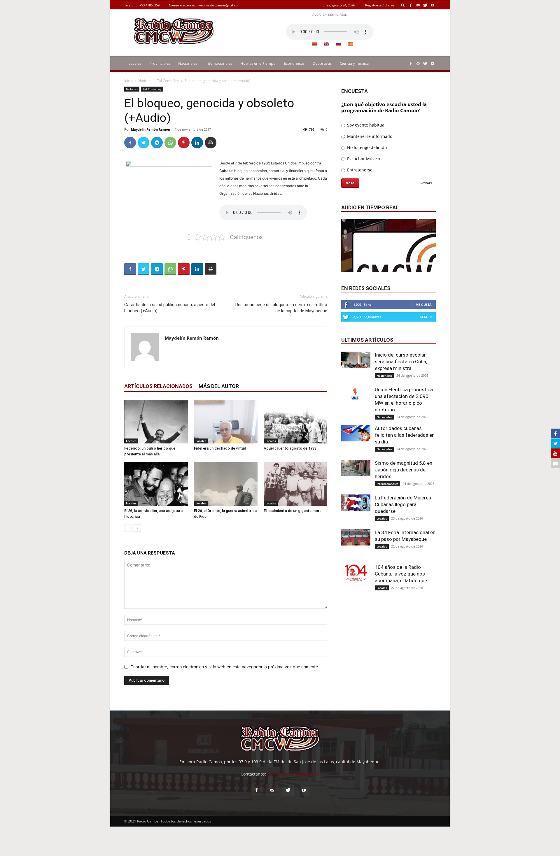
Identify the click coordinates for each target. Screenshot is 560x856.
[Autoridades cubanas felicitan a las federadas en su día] (355, 433)
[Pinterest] (184, 142)
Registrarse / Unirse (379, 5)
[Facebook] (410, 5)
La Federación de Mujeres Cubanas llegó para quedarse (403, 504)
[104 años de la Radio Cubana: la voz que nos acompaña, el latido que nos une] (355, 572)
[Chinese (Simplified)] (314, 43)
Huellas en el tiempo (258, 63)
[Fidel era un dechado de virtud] (226, 421)
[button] (403, 5)
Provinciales (159, 63)
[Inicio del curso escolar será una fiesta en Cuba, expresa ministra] (355, 360)
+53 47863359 (149, 5)
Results (426, 183)
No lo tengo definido (366, 147)
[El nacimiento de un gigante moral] (295, 484)
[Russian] (338, 43)
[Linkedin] (197, 142)
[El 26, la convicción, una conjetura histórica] (156, 484)
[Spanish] (350, 43)
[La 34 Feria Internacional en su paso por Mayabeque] (355, 537)
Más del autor (219, 386)
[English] (326, 43)
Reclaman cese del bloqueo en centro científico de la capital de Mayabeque (281, 307)
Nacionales (187, 63)
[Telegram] (157, 142)
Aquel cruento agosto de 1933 (290, 448)
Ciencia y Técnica (354, 63)
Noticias (144, 80)
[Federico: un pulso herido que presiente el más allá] (156, 421)
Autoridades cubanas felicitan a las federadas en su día (405, 435)
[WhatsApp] (170, 142)
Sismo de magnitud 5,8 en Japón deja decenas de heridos (403, 469)
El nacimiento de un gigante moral (293, 510)
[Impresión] (210, 142)
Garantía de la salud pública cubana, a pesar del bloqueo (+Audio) (169, 307)
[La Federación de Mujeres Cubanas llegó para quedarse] (355, 502)
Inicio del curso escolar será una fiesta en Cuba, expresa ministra (401, 361)
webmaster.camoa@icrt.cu (218, 5)
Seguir (426, 317)
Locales (134, 63)
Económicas (294, 63)
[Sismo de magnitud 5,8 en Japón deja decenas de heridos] (355, 468)
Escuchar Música (363, 159)
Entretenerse (359, 170)
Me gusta (424, 304)
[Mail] (418, 5)
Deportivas (322, 63)
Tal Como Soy (168, 80)
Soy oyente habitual (366, 125)
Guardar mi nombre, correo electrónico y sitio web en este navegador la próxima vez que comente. (224, 666)
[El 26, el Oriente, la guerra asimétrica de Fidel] (226, 484)
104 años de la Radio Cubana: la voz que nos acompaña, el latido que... (402, 573)
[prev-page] (128, 528)
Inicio (128, 80)
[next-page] (137, 528)
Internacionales (218, 63)
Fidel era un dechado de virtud (220, 448)
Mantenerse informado (369, 136)
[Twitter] (425, 5)
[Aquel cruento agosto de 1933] (295, 421)
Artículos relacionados (158, 386)
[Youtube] (432, 5)
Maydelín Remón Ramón (150, 129)
